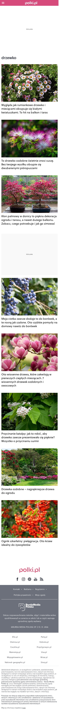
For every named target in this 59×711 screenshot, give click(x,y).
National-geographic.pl (15, 662)
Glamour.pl (15, 642)
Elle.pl (15, 637)
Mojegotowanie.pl (15, 657)
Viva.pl (44, 652)
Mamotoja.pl (15, 652)
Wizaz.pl (44, 657)
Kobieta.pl (44, 642)
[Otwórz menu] (3, 3)
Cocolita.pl (15, 647)
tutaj (24, 708)
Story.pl (44, 662)
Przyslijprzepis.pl (44, 647)
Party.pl (44, 637)
